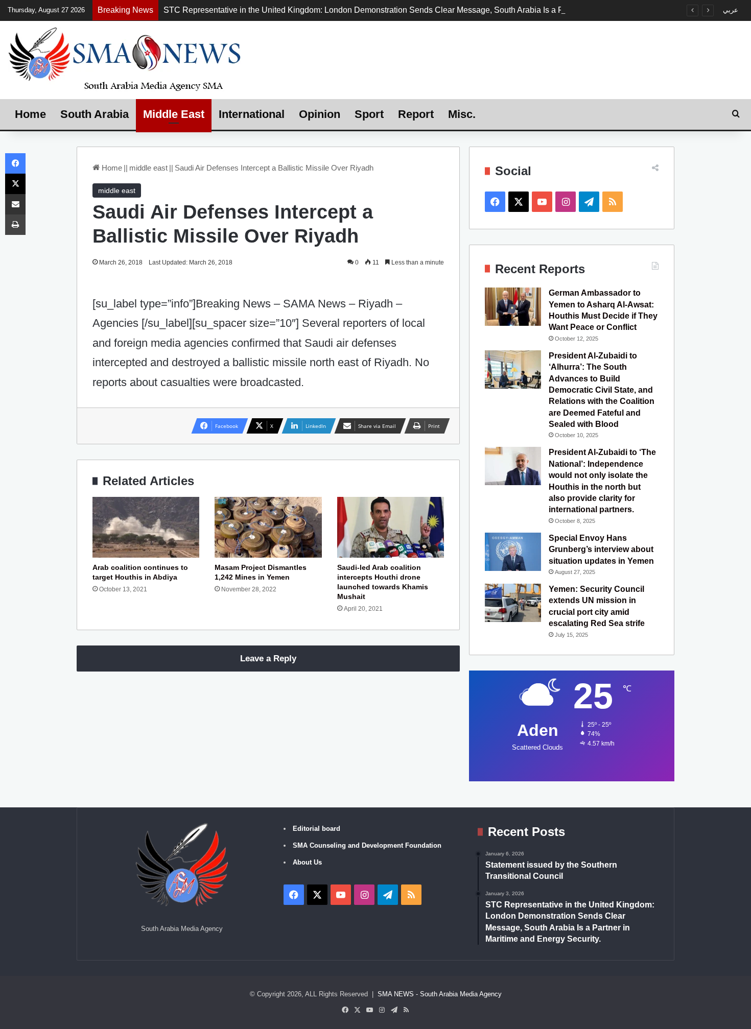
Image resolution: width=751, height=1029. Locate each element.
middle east (148, 167)
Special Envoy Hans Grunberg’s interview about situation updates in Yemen (601, 549)
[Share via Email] (15, 204)
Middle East (173, 114)
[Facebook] (15, 163)
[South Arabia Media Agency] (125, 58)
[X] (15, 184)
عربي (730, 10)
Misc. (462, 114)
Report (416, 114)
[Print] (15, 224)
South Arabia (94, 114)
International (252, 114)
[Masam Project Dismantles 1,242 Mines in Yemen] (268, 527)
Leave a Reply (268, 658)
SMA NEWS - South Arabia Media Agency (440, 994)
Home (30, 114)
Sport (369, 114)
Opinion (319, 114)
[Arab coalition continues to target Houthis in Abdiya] (145, 527)
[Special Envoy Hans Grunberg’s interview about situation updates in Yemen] (513, 552)
